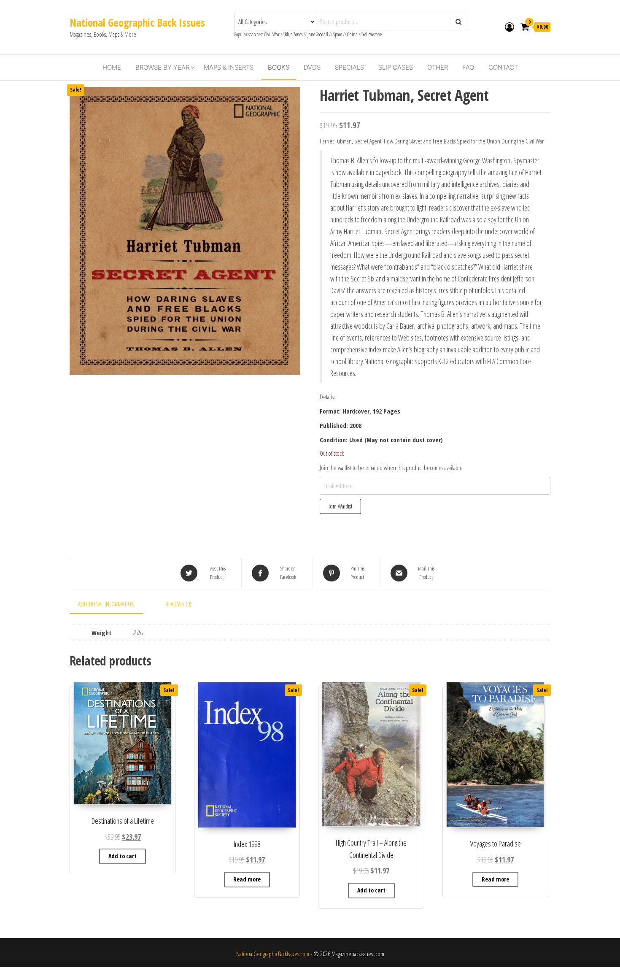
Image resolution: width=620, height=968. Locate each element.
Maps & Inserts (228, 67)
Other (437, 67)
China (352, 34)
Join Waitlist (340, 506)
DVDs (312, 67)
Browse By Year (162, 67)
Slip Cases (395, 67)
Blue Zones (293, 34)
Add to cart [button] (122, 856)
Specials (349, 67)
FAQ (468, 67)
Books (278, 67)
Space (337, 34)
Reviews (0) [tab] (178, 604)
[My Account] (509, 26)
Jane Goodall (317, 34)
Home (111, 67)
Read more (247, 879)
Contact (503, 67)
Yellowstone (372, 34)
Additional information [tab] (106, 604)
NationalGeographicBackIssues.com (272, 953)
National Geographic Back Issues (137, 22)
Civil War (272, 34)
